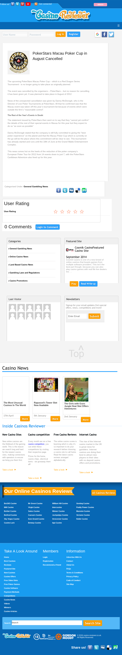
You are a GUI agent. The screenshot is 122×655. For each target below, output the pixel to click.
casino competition (36, 444)
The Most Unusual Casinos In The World (15, 403)
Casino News (9, 600)
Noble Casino (82, 519)
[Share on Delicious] (77, 192)
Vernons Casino (83, 515)
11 (68, 211)
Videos (7, 604)
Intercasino (57, 507)
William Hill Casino (60, 503)
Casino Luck (9, 523)
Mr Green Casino (35, 503)
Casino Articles (10, 611)
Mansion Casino (83, 511)
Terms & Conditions (74, 573)
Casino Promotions (19, 281)
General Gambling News (36, 186)
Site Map (70, 584)
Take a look (7, 470)
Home (6, 557)
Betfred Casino (10, 515)
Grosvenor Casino (60, 519)
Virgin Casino (33, 507)
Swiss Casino (34, 511)
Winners (7, 607)
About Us (70, 565)
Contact (69, 561)
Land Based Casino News (21, 265)
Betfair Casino (10, 511)
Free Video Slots (11, 580)
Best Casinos (9, 561)
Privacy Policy (72, 577)
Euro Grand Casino (36, 519)
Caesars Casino (35, 515)
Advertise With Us (74, 557)
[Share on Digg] (71, 192)
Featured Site (9, 569)
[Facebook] (58, 192)
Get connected (45, 4)
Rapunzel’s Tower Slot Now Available (45, 403)
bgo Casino (57, 523)
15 (75, 211)
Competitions (9, 596)
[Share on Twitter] (65, 192)
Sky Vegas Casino (11, 519)
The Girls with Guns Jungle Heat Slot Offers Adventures (76, 406)
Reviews (7, 565)
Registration (48, 561)
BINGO (100, 5)
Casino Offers (10, 577)
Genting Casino (82, 503)
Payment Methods (11, 592)
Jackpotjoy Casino (60, 515)
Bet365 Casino (10, 503)
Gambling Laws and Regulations (25, 273)
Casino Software (11, 588)
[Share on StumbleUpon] (84, 192)
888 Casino (9, 507)
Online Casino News (19, 257)
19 (82, 211)
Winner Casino (58, 511)
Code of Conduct (73, 580)
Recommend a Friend (52, 565)
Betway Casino (34, 523)
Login (45, 557)
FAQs (68, 569)
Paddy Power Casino (85, 507)
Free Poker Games (12, 584)
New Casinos (9, 573)
